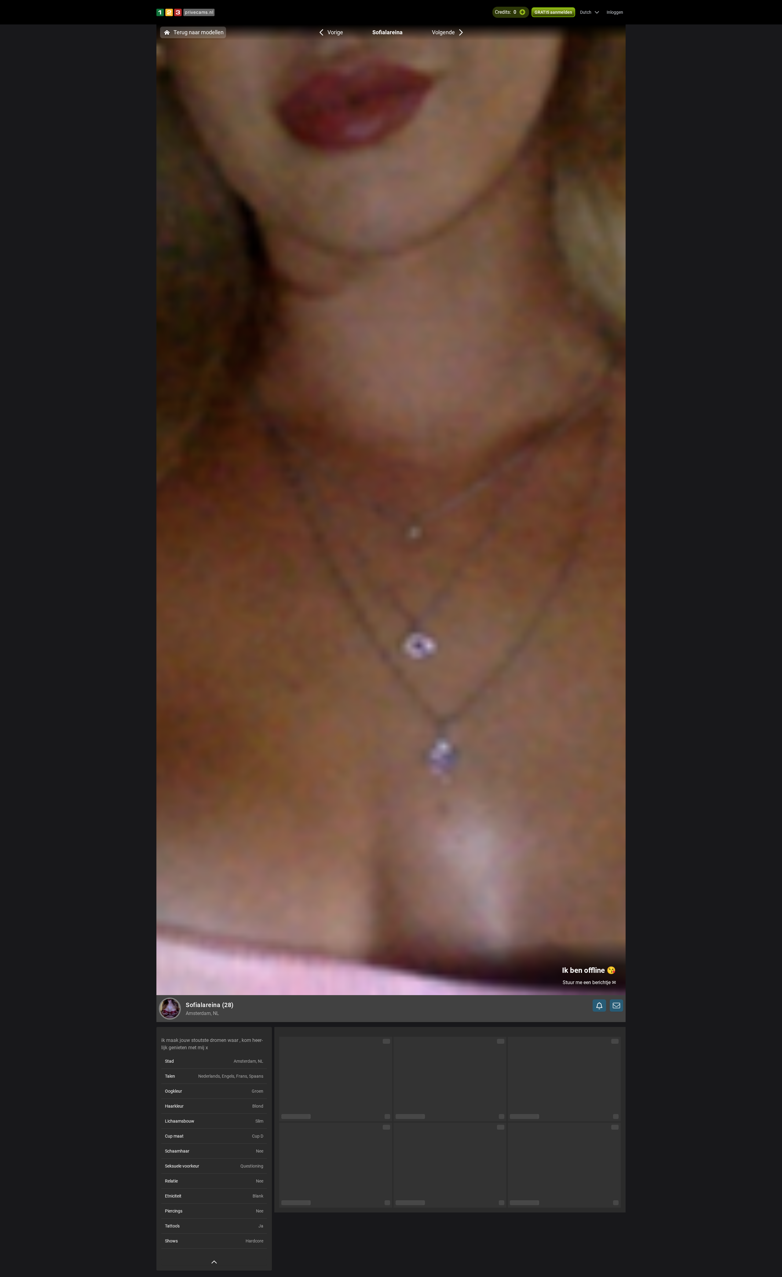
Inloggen (615, 12)
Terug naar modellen (199, 32)
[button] (590, 12)
